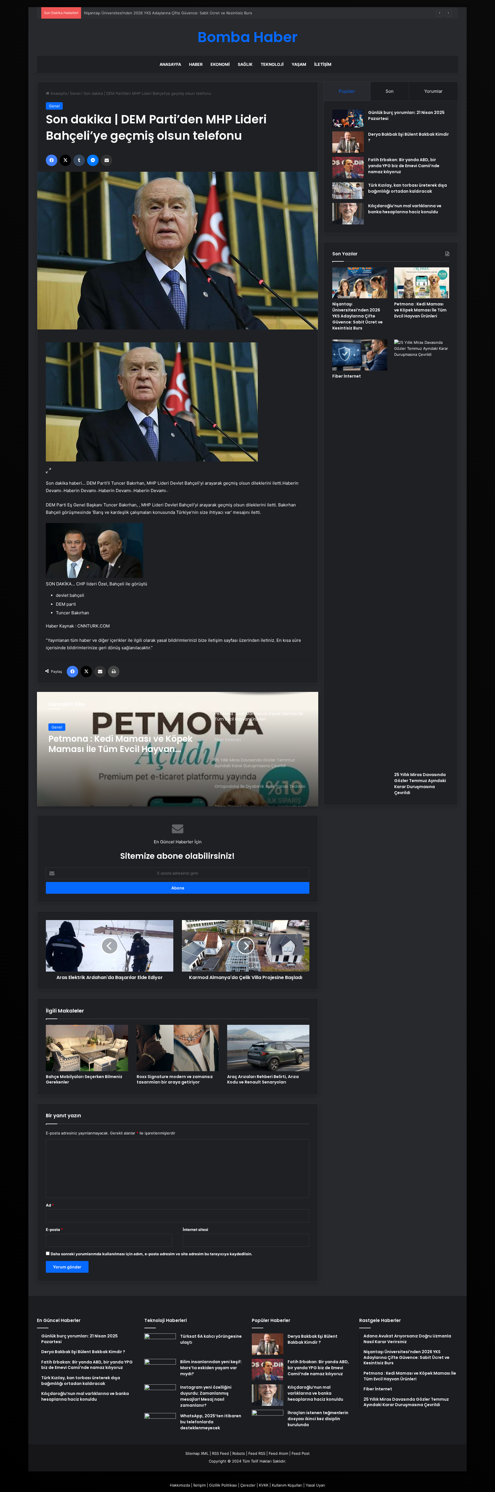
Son (390, 91)
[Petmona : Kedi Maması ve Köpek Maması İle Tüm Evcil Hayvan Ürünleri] (421, 282)
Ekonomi (220, 64)
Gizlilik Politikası (223, 1485)
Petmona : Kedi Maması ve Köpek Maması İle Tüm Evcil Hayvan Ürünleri (420, 310)
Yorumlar (433, 91)
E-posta (54, 1229)
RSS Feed (220, 1453)
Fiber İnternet (346, 376)
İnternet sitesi (195, 1229)
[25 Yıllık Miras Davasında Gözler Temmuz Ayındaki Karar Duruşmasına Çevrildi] (421, 554)
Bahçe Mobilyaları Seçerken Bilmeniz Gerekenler (84, 1079)
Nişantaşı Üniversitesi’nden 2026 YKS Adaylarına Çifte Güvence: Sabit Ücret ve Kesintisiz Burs (357, 316)
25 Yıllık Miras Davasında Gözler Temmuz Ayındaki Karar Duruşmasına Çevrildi (420, 784)
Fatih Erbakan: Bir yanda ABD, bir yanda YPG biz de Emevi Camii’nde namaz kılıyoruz (403, 166)
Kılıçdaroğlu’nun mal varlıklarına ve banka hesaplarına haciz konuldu (404, 209)
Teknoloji (272, 64)
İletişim (322, 64)
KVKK (263, 1485)
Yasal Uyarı (315, 1485)
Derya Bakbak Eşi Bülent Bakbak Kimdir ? (312, 1339)
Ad (50, 1205)
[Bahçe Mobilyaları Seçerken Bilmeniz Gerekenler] (87, 1048)
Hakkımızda (180, 1485)
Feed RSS (256, 1453)
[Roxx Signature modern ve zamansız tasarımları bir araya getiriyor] (178, 1048)
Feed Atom (278, 1453)
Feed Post (301, 1453)
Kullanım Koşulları (287, 1485)
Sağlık (245, 64)
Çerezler (248, 1485)
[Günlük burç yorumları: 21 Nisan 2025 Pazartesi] (348, 118)
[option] (177, 749)
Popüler (347, 91)
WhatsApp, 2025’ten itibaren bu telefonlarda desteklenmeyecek (210, 1422)
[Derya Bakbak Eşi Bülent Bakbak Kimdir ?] (348, 142)
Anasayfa (170, 64)
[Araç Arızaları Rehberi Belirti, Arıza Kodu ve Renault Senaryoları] (268, 1048)
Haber (196, 64)
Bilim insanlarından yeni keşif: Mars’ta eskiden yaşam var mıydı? (211, 1368)
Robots (238, 1453)
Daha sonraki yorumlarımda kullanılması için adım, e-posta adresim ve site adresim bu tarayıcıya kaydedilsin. (151, 1254)
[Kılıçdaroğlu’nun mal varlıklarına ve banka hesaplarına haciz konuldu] (348, 213)
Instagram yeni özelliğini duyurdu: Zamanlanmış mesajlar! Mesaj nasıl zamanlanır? (205, 1396)
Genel (75, 93)
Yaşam (299, 64)
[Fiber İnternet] (177, 749)
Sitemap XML (197, 1453)
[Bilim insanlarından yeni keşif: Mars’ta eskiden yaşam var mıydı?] (160, 1369)
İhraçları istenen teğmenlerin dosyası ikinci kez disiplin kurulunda (318, 1419)
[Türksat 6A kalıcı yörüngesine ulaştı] (160, 1344)
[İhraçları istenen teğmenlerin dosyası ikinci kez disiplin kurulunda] (267, 1420)
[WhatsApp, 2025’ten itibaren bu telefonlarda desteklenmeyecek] (160, 1423)
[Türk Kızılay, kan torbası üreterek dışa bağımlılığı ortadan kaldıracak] (348, 190)
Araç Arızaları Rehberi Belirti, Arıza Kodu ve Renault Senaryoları (263, 1079)
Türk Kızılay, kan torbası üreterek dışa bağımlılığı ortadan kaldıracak (407, 188)
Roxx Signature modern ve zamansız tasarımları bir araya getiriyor (175, 1079)
